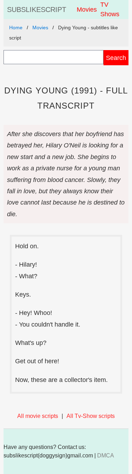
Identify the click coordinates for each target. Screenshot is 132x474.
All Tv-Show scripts (91, 416)
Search (116, 57)
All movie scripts (37, 416)
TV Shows (109, 9)
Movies (87, 9)
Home (16, 27)
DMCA (105, 455)
